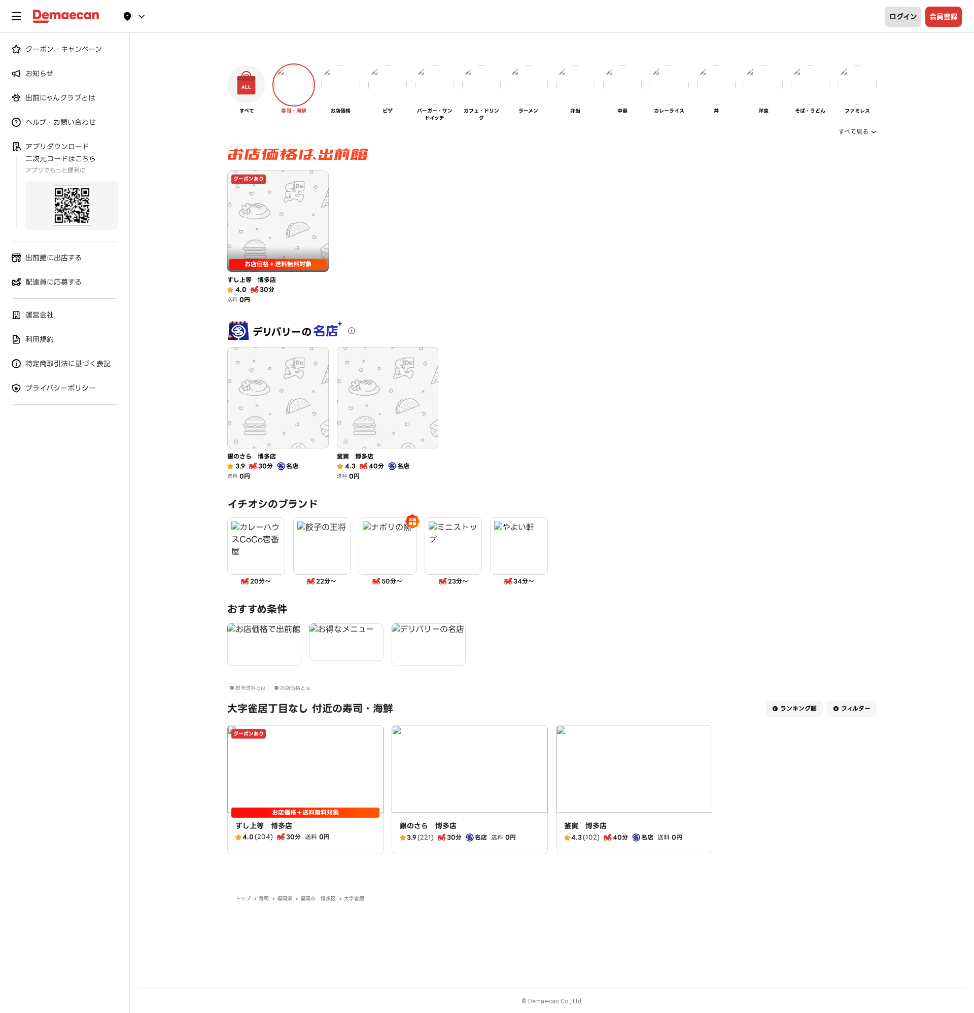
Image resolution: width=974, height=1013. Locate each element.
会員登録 (943, 16)
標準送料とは (250, 688)
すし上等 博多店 (263, 825)
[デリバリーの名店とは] (351, 331)
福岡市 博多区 (318, 898)
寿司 (264, 898)
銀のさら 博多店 (428, 825)
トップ (243, 898)
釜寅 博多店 (585, 825)
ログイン (903, 16)
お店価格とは (295, 688)
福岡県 (284, 898)
